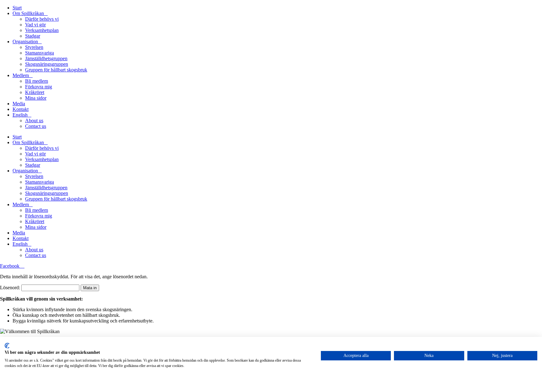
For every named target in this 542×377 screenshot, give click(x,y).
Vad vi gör (35, 24)
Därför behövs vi (42, 19)
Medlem (21, 75)
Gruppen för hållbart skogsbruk (56, 69)
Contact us (35, 126)
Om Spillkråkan (28, 13)
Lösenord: (10, 287)
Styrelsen (34, 47)
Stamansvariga (39, 52)
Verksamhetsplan (42, 30)
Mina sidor (35, 98)
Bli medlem (36, 81)
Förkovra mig (38, 86)
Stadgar (32, 36)
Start (17, 7)
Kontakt (21, 109)
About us (34, 120)
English (20, 115)
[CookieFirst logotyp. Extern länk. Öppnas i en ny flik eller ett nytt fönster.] (7, 345)
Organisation (25, 41)
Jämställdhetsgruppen (46, 58)
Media (19, 103)
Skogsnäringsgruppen (46, 64)
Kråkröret (34, 92)
